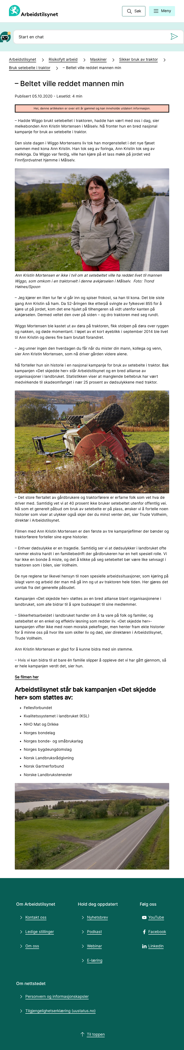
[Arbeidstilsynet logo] (33, 11)
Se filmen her (27, 677)
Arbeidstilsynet (22, 59)
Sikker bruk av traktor (138, 59)
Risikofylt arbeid (63, 59)
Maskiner (98, 59)
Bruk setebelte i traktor (29, 67)
